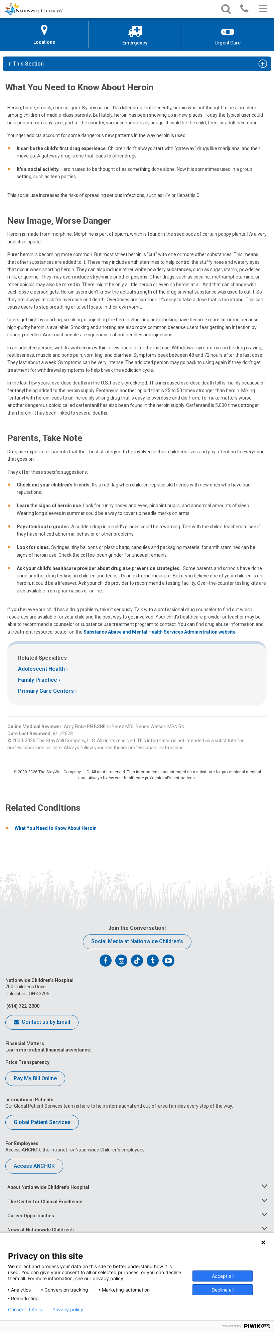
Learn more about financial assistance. (48, 1049)
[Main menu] (262, 9)
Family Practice (37, 680)
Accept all (223, 1276)
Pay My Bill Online (35, 1078)
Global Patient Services (42, 1122)
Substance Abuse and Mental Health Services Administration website (160, 632)
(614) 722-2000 (22, 1006)
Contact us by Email (45, 1022)
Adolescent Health (41, 669)
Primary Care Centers (46, 691)
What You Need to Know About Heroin (56, 828)
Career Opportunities (30, 1215)
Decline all (223, 1290)
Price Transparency (27, 1062)
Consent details (25, 1309)
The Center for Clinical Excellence (44, 1201)
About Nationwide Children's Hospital (48, 1187)
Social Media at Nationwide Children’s (137, 941)
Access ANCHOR (34, 1166)
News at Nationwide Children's (40, 1229)
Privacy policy (67, 1309)
